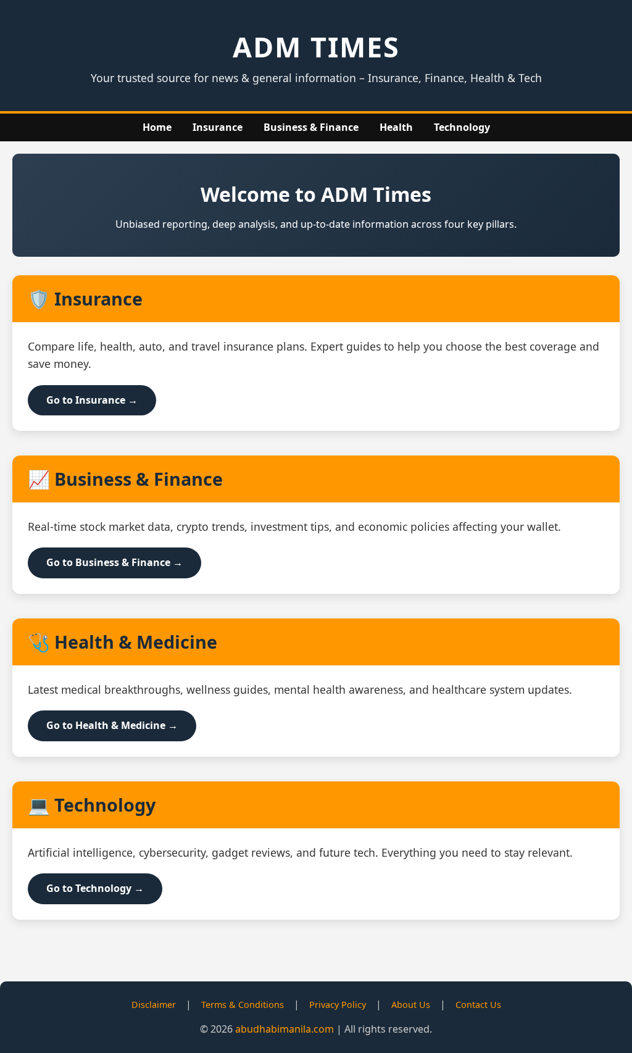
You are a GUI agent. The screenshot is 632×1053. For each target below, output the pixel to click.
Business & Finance (311, 127)
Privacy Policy (337, 1004)
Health (396, 127)
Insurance (218, 127)
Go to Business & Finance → (114, 562)
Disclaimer (153, 1004)
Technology (462, 127)
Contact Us (478, 1004)
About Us (410, 1004)
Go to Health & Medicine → (112, 725)
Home (157, 127)
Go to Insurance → (92, 400)
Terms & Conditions (242, 1004)
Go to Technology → (95, 888)
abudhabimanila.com (284, 1029)
